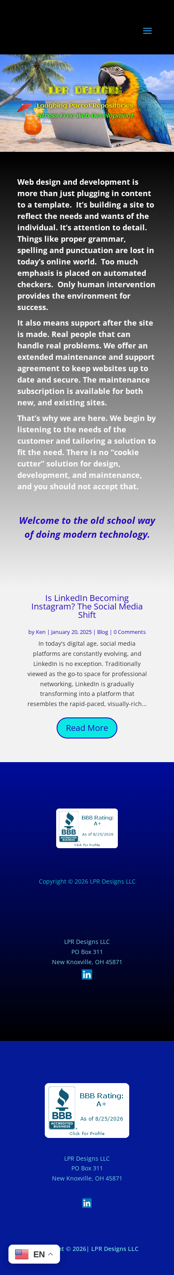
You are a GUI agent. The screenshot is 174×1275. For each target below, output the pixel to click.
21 (87, 758)
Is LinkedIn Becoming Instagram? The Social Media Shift (87, 606)
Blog (102, 632)
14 (113, 748)
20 (80, 758)
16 (128, 748)
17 (135, 748)
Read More (87, 727)
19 (149, 748)
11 (92, 748)
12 (99, 748)
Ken (41, 632)
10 (85, 748)
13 (106, 748)
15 (121, 748)
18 (142, 748)
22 (94, 758)
